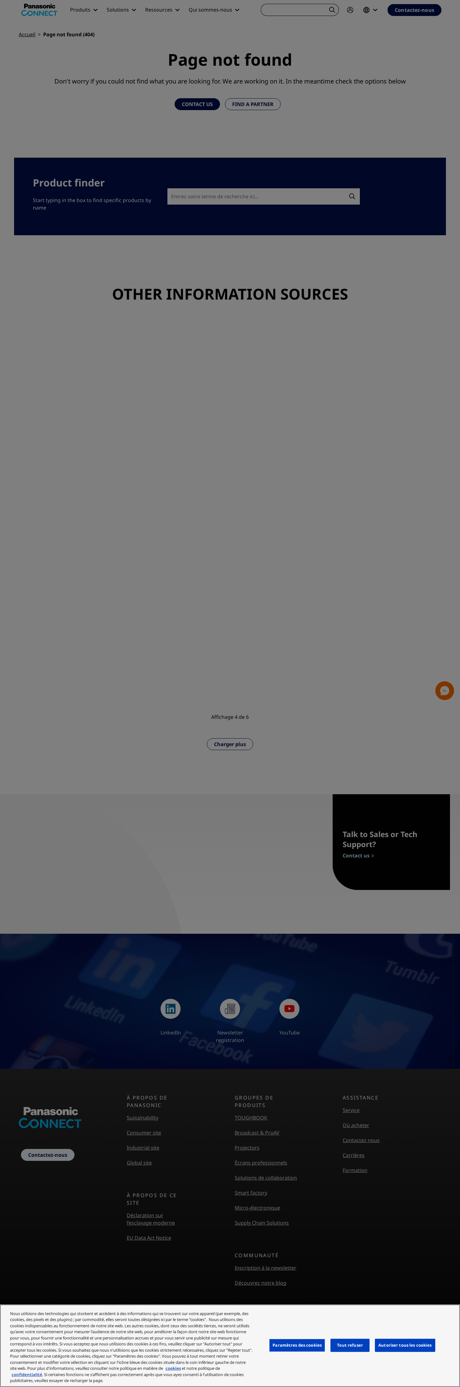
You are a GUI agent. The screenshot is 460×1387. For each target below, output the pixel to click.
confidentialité (27, 1374)
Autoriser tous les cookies (405, 1345)
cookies (173, 1368)
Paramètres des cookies (297, 1345)
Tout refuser (350, 1345)
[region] (230, 1345)
